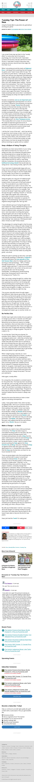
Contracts (15, 9)
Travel (10, 749)
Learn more (17, 727)
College (10, 753)
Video (14, 749)
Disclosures (17, 763)
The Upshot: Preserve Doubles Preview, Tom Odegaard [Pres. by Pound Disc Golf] (18, 635)
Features (3, 746)
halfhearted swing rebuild (10, 163)
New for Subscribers (11, 757)
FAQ (7, 759)
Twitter (8, 769)
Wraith (20, 411)
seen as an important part (23, 100)
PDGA (3, 9)
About (3, 763)
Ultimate (5, 7)
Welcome (4, 757)
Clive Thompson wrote (23, 119)
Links (31, 746)
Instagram (13, 769)
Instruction (15, 12)
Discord (5, 5)
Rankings (30, 9)
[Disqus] (17, 600)
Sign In (29, 3)
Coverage (13, 746)
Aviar (15, 459)
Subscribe (28, 5)
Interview (27, 746)
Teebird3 (27, 257)
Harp (13, 431)
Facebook (4, 769)
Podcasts (23, 12)
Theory (17, 105)
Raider (24, 415)
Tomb (15, 518)
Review (6, 749)
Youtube (18, 769)
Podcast (15, 747)
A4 (8, 445)
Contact (5, 3)
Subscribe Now (17, 696)
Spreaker (23, 769)
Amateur (15, 753)
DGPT (8, 9)
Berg (13, 445)
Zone (26, 443)
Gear (17, 746)
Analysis (9, 12)
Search (29, 7)
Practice (17, 547)
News (3, 12)
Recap (3, 749)
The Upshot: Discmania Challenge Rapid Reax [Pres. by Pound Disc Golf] (18, 640)
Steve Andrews (15, 29)
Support (3, 759)
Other (11, 747)
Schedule (22, 9)
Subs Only (29, 12)
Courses (8, 746)
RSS (6, 771)
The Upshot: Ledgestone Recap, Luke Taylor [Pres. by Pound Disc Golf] (18, 650)
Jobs (22, 763)
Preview (20, 747)
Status (25, 763)
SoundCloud (28, 769)
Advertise (7, 763)
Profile (24, 747)
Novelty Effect (12, 547)
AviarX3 (4, 445)
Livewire (18, 749)
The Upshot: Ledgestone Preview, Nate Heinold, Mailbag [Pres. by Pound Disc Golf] (17, 690)
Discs (7, 547)
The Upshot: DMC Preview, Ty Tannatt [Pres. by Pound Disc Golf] (18, 645)
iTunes (3, 771)
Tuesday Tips (23, 547)
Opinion (29, 29)
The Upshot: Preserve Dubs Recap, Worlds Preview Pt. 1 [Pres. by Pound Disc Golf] (17, 631)
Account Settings (24, 757)
